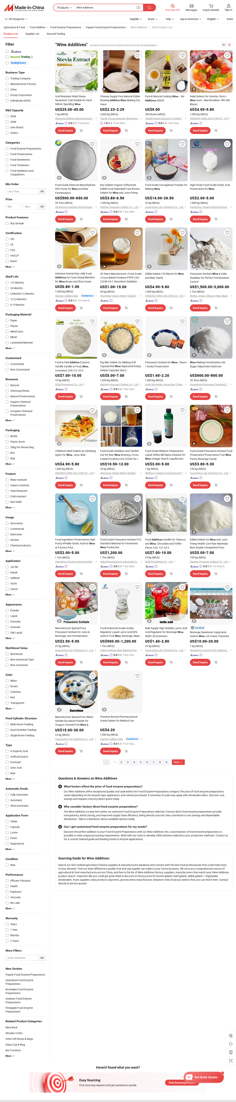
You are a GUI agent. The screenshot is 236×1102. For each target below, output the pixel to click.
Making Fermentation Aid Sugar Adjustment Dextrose (207, 364)
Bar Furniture (13, 1050)
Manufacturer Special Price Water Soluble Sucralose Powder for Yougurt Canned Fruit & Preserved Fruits (74, 721)
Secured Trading (56, 33)
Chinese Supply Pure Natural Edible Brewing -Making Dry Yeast (120, 100)
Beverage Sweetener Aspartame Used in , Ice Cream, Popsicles (209, 634)
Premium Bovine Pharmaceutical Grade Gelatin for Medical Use (118, 718)
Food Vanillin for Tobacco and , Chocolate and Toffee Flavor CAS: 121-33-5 (165, 543)
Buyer (151, 19)
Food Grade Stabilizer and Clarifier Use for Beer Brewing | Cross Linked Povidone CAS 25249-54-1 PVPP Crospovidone (119, 455)
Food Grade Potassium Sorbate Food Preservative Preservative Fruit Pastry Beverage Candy (211, 455)
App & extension (189, 19)
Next (177, 762)
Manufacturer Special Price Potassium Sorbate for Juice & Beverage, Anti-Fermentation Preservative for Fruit (72, 632)
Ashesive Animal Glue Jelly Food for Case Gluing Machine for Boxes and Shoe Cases (75, 277)
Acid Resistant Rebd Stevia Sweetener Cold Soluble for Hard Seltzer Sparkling (73, 100)
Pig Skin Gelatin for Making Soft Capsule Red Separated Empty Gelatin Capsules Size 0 (120, 366)
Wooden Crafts (14, 1033)
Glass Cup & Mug (15, 1044)
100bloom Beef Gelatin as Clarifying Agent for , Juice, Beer (75, 452)
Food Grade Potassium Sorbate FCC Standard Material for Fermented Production (120, 543)
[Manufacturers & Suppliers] (24, 7)
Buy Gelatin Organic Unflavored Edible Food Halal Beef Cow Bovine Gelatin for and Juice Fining (120, 188)
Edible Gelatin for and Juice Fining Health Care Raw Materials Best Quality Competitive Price (209, 543)
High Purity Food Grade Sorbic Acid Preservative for (210, 186)
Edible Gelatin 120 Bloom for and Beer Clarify (164, 275)
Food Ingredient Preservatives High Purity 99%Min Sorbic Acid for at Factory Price (75, 543)
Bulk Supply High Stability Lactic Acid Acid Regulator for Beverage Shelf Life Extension (166, 632)
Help (168, 19)
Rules (230, 19)
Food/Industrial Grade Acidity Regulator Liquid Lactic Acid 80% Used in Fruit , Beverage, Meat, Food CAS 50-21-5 (120, 632)
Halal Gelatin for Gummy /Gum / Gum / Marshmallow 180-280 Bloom (210, 100)
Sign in (228, 9)
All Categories (16, 19)
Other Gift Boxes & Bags (19, 1039)
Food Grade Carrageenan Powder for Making (166, 186)
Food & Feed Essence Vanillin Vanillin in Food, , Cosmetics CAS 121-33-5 (72, 366)
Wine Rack (11, 1027)
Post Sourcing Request (182, 1082)
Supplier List (32, 33)
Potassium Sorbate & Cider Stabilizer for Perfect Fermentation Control (209, 277)
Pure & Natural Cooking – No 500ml (164, 98)
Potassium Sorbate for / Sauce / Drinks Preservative (166, 364)
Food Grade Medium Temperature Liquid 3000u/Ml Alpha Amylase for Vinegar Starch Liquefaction (165, 454)
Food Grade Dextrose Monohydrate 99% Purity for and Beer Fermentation (75, 189)
